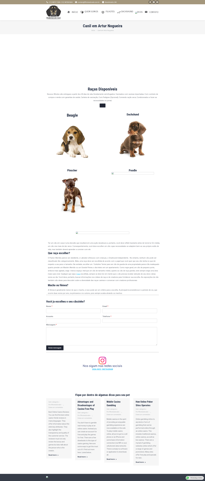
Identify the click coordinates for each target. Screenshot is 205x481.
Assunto (49, 316)
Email (105, 306)
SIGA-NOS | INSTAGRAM (102, 369)
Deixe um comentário (56, 407)
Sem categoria (53, 402)
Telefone (106, 316)
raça (78, 274)
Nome (49, 306)
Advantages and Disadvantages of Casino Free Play (86, 405)
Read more (53, 455)
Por (55, 405)
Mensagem (51, 325)
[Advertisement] (102, 65)
